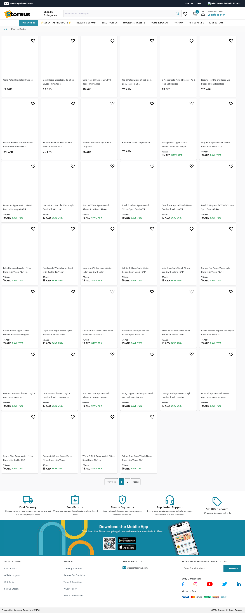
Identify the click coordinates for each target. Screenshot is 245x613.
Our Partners (10, 568)
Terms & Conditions (72, 582)
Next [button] (135, 481)
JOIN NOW (232, 568)
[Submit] (177, 14)
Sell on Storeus (11, 589)
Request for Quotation (74, 575)
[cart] (185, 13)
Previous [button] (111, 481)
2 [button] (127, 481)
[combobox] (122, 13)
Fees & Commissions (73, 596)
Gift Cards (9, 582)
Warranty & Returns (72, 568)
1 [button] (121, 481)
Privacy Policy (70, 589)
